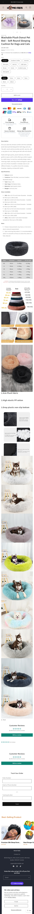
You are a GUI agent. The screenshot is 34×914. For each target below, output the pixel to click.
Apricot (15, 64)
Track (17, 804)
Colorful (26, 60)
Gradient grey (22, 68)
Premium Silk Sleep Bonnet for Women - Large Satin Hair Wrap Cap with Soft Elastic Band (11, 843)
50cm (11, 78)
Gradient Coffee (15, 60)
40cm (4, 78)
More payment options (17, 103)
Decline (16, 906)
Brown (5, 68)
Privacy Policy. (12, 897)
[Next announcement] (31, 2)
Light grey (23, 64)
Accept (16, 901)
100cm (12, 82)
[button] (3, 7)
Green (12, 68)
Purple (5, 60)
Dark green (6, 71)
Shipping (3, 49)
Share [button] (4, 720)
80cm (4, 82)
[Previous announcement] (3, 2)
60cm (18, 78)
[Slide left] (13, 32)
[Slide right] (20, 32)
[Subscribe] (29, 877)
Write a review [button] (17, 735)
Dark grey (5, 64)
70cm (25, 78)
